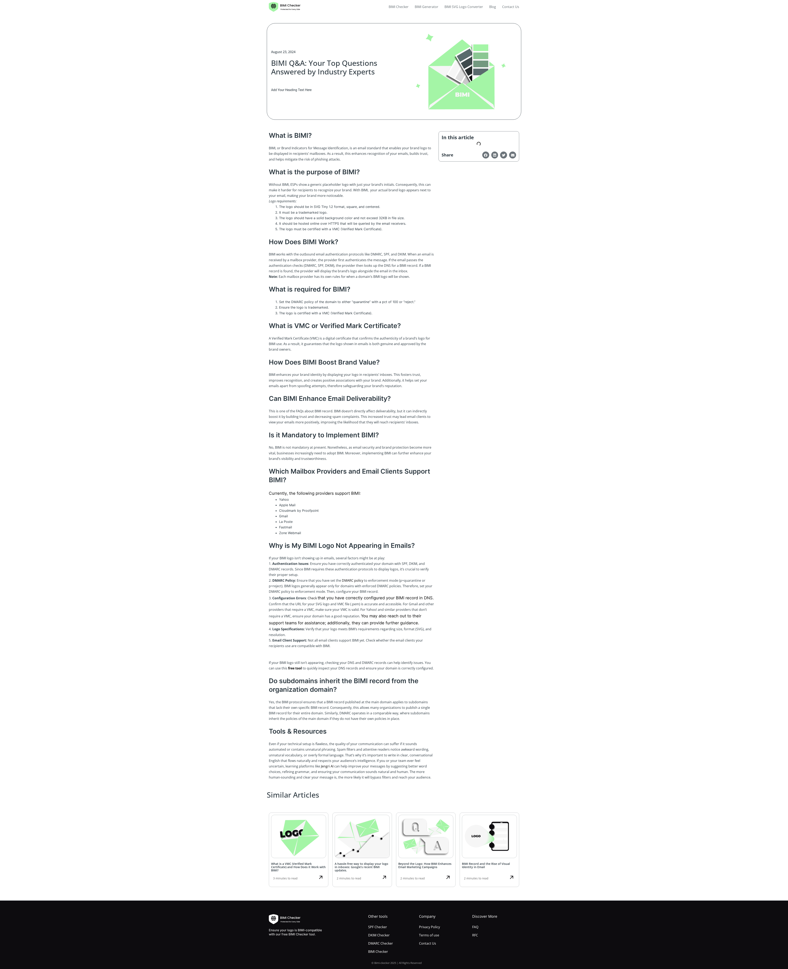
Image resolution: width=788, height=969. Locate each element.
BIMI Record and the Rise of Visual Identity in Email (486, 865)
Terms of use (429, 935)
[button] (485, 155)
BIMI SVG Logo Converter (463, 7)
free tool (295, 668)
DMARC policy (352, 580)
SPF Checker (377, 927)
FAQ (475, 927)
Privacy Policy (429, 927)
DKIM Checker (379, 935)
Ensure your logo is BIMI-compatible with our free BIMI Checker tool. (295, 932)
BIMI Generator (426, 7)
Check (313, 598)
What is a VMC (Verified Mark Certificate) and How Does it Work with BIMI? (298, 867)
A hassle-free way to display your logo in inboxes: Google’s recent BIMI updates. (361, 867)
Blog (492, 7)
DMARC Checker (380, 943)
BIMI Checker (399, 7)
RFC (475, 935)
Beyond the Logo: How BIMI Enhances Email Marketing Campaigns (424, 865)
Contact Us (510, 7)
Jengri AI (327, 766)
